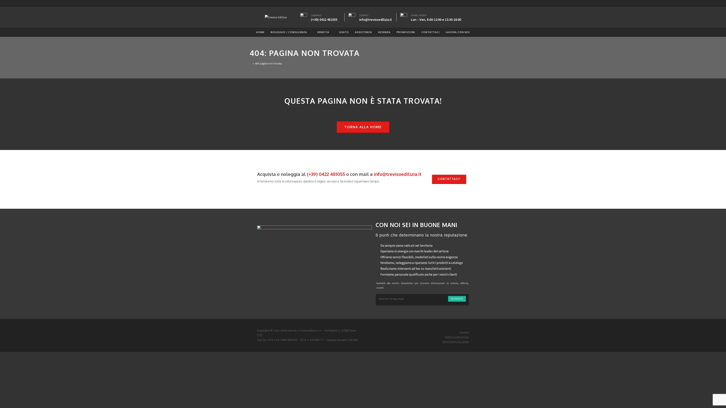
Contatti (464, 332)
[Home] (250, 63)
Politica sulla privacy (457, 337)
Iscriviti (457, 298)
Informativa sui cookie (456, 341)
